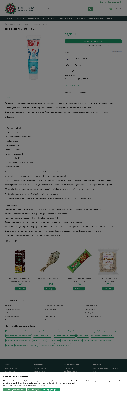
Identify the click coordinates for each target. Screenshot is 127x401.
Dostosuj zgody (33, 390)
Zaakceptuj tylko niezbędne (15, 390)
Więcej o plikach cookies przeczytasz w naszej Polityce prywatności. (24, 385)
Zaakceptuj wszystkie (51, 390)
